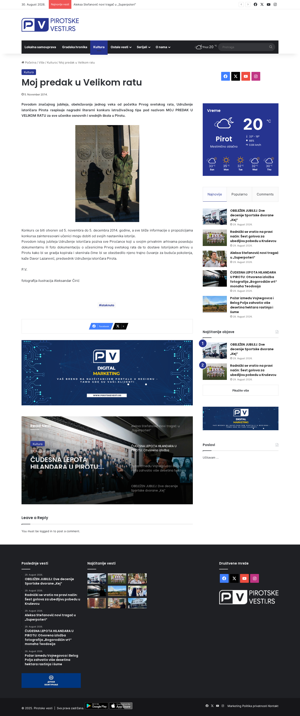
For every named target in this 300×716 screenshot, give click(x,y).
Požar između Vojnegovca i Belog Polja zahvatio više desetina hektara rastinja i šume (252, 305)
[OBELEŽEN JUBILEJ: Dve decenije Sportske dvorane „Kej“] (215, 216)
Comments (265, 194)
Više (42, 62)
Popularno (239, 194)
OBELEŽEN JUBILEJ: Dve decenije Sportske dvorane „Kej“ (252, 215)
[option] (107, 460)
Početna (30, 62)
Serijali (142, 47)
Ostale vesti (119, 47)
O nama (161, 47)
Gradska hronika (74, 47)
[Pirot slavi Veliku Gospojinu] (137, 603)
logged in (46, 531)
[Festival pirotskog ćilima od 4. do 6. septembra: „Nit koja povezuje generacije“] (96, 603)
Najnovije (215, 194)
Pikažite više (240, 390)
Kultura (99, 47)
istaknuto (107, 305)
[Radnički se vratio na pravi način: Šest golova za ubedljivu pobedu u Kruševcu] (215, 238)
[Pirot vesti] (50, 25)
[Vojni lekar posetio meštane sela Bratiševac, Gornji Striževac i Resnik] (117, 603)
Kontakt (273, 706)
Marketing (235, 706)
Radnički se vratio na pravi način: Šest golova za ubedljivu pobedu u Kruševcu (253, 236)
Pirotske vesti (43, 708)
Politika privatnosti (255, 706)
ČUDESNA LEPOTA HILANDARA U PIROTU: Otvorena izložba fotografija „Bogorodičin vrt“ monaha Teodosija (70, 461)
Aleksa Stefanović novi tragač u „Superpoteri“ (105, 4)
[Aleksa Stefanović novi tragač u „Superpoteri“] (215, 259)
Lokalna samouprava (40, 47)
